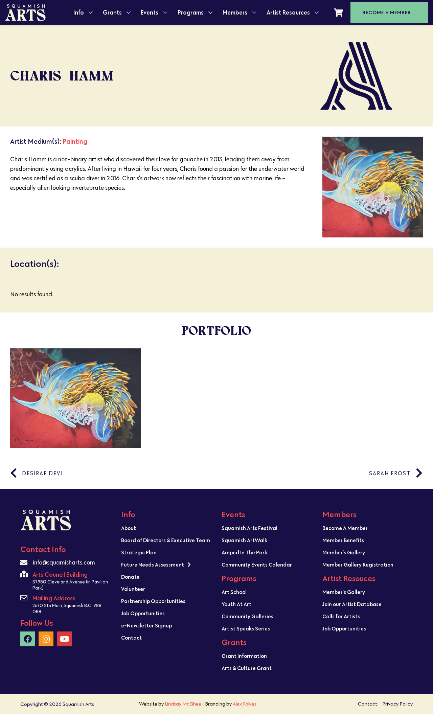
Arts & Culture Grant (247, 668)
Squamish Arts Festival (249, 528)
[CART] (338, 12)
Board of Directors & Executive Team (165, 540)
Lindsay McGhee (183, 703)
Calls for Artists (341, 616)
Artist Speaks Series (246, 628)
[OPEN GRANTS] (128, 12)
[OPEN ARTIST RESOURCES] (316, 12)
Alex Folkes (244, 703)
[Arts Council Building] (23, 574)
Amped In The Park (244, 552)
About (128, 528)
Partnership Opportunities (153, 601)
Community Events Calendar (257, 564)
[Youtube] (64, 638)
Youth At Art (236, 604)
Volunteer (133, 588)
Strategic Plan (139, 552)
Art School (234, 592)
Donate (130, 576)
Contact (131, 637)
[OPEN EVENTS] (165, 12)
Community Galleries (247, 616)
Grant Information (244, 655)
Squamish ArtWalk (244, 540)
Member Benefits (343, 540)
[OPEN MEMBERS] (254, 12)
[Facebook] (27, 638)
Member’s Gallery (343, 552)
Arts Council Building (60, 574)
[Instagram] (46, 638)
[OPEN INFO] (90, 12)
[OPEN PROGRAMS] (210, 12)
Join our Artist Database (352, 604)
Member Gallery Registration (357, 564)
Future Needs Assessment (152, 564)
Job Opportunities (143, 613)
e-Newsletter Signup (146, 625)
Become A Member (345, 528)
